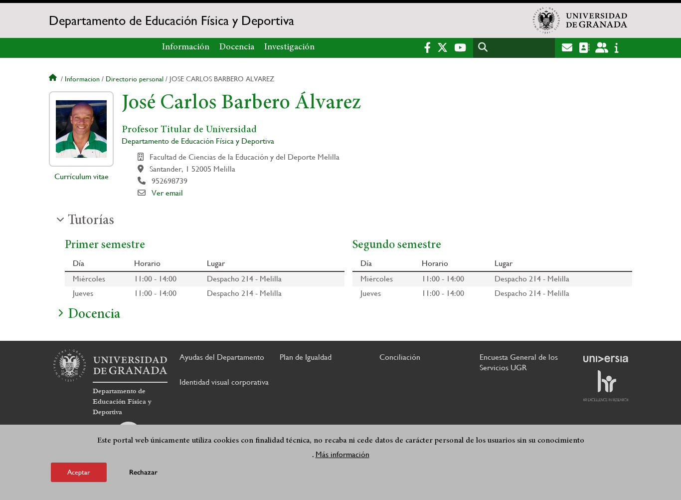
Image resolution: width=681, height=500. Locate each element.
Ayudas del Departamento (221, 357)
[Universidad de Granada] (580, 20)
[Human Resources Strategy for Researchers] (605, 385)
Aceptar (78, 472)
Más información (342, 454)
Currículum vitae (81, 176)
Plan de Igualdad (306, 357)
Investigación (289, 47)
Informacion (82, 79)
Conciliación (399, 357)
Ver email (167, 193)
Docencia (236, 47)
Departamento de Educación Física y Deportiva (171, 20)
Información (185, 47)
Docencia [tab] (94, 315)
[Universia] (605, 359)
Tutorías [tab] (91, 221)
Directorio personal (135, 79)
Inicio (54, 79)
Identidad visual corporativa (224, 382)
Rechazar (143, 472)
